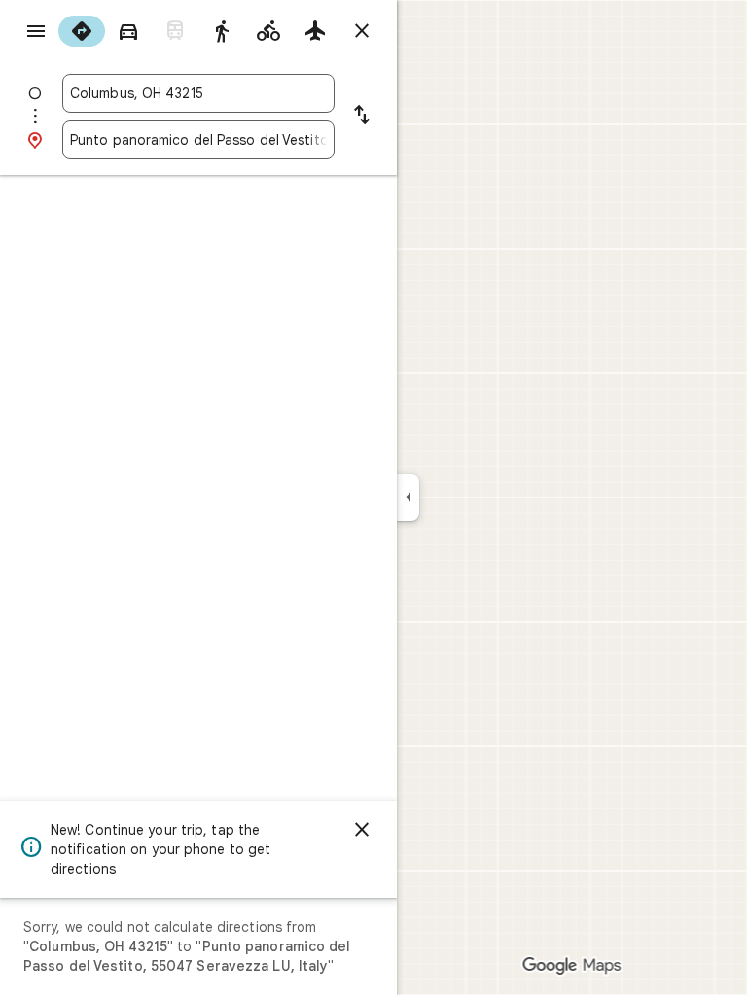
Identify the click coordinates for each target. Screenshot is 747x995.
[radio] (81, 31)
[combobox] (198, 93)
